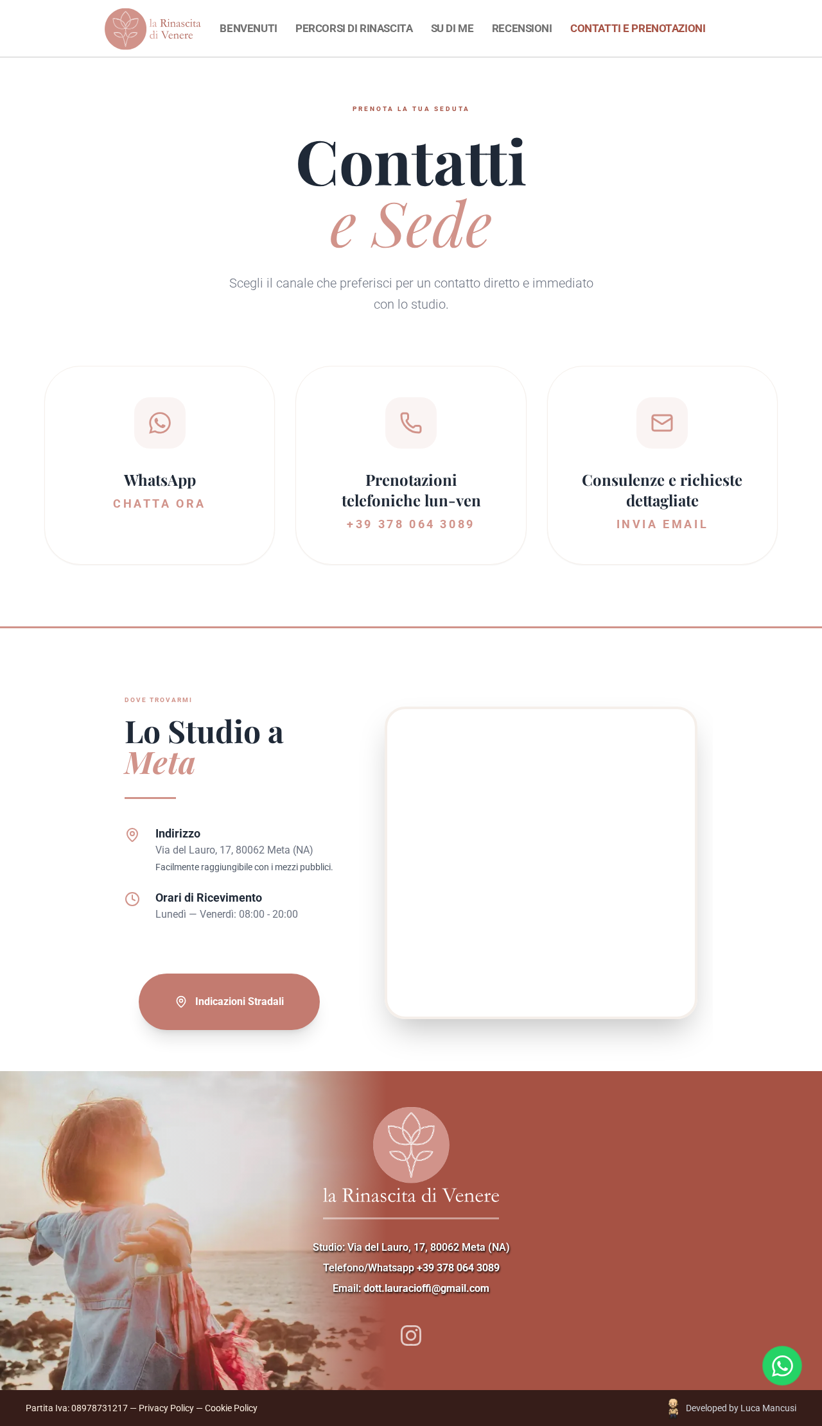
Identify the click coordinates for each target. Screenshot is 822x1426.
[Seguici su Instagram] (410, 1335)
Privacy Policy (166, 1408)
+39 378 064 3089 (458, 1268)
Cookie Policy (231, 1408)
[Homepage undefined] (195, 29)
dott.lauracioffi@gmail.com (426, 1288)
